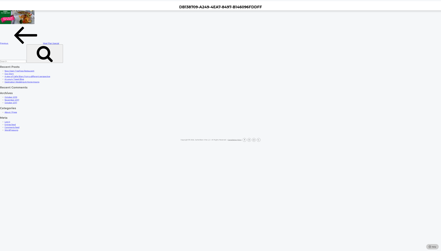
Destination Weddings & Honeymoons (22, 82)
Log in (7, 122)
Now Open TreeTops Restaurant (19, 71)
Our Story (9, 74)
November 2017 (12, 100)
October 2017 (11, 103)
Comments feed (12, 127)
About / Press (11, 112)
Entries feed (10, 125)
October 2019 (11, 97)
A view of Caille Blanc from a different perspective (27, 76)
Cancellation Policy (235, 140)
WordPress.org (11, 130)
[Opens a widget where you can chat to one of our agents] (432, 247)
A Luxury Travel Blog (14, 79)
